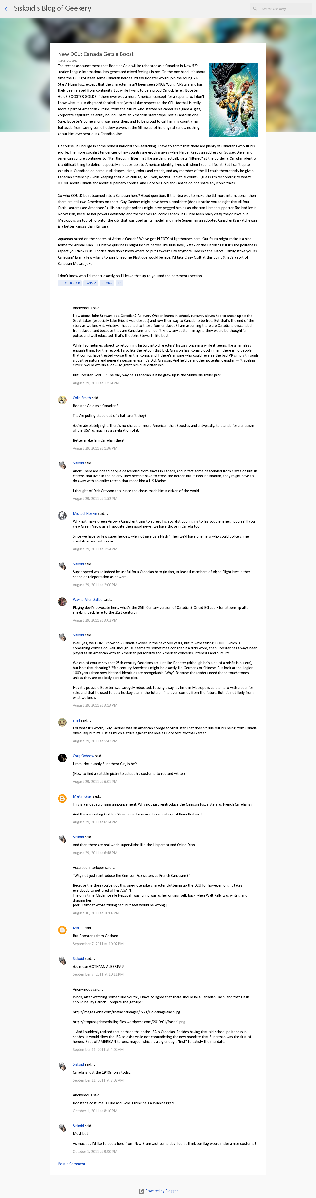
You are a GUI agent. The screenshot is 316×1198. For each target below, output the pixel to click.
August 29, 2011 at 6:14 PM (95, 822)
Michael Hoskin (85, 514)
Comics (107, 283)
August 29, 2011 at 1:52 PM (95, 499)
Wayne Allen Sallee (87, 600)
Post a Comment (71, 1164)
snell (76, 721)
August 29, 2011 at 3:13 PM (95, 706)
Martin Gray (82, 797)
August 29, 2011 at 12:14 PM (96, 383)
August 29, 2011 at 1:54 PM (95, 549)
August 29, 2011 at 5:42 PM (95, 741)
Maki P (78, 928)
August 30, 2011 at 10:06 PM (96, 913)
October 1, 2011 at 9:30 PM (95, 1152)
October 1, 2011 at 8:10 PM (95, 1111)
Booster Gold (70, 283)
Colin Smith (82, 398)
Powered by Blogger (161, 1191)
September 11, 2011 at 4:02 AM (98, 1050)
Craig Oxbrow (83, 756)
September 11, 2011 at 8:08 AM (98, 1081)
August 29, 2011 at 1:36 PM (95, 449)
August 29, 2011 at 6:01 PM (95, 782)
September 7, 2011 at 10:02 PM (98, 944)
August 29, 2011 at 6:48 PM (95, 853)
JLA (119, 283)
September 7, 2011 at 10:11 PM (98, 975)
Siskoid (78, 463)
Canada (90, 283)
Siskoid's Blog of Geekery (52, 9)
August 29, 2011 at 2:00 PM (95, 585)
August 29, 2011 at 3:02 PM (95, 621)
